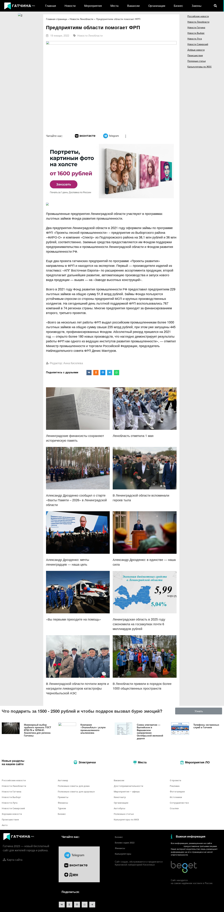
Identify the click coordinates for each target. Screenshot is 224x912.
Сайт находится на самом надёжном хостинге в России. (192, 881)
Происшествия (195, 55)
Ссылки (174, 808)
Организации (156, 6)
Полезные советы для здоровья (76, 791)
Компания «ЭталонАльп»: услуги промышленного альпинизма (93, 729)
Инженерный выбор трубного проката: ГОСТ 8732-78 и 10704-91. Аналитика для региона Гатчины (37, 730)
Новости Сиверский (197, 44)
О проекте (175, 780)
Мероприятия (93, 6)
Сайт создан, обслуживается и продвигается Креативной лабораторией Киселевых (139, 863)
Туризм (62, 808)
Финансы (63, 802)
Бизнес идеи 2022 (124, 842)
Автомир (63, 780)
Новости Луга (194, 38)
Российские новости (198, 16)
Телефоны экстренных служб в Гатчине (206, 726)
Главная (50, 6)
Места (114, 6)
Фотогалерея (177, 791)
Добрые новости (196, 49)
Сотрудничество (179, 802)
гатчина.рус (177, 846)
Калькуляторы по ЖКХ (199, 66)
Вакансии (133, 6)
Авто (5, 825)
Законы (196, 6)
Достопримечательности (128, 786)
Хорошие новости (12, 814)
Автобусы (119, 808)
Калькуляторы (123, 854)
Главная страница (56, 19)
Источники (176, 797)
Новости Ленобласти (81, 19)
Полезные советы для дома (73, 786)
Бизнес (178, 6)
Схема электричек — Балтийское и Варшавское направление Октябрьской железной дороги (150, 731)
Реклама (174, 786)
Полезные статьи (196, 61)
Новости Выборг (196, 33)
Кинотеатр (120, 797)
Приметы (63, 797)
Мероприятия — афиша (126, 791)
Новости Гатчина (196, 27)
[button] (198, 711)
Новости (70, 6)
